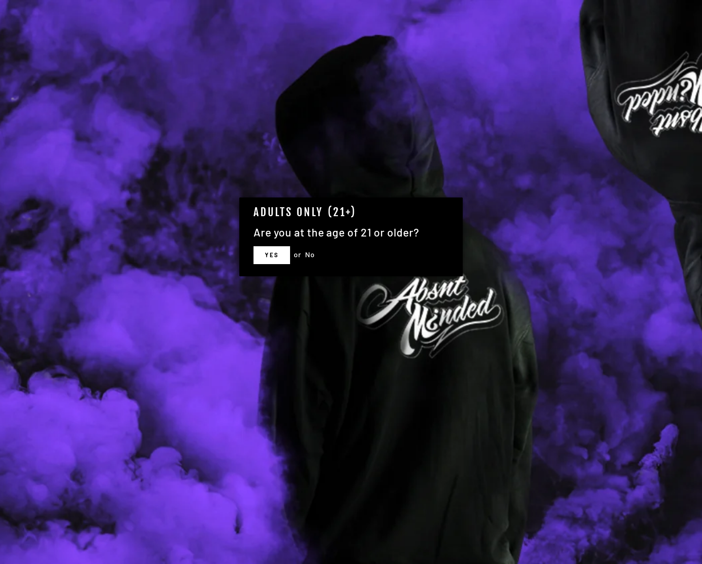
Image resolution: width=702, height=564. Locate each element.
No (310, 254)
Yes (271, 255)
